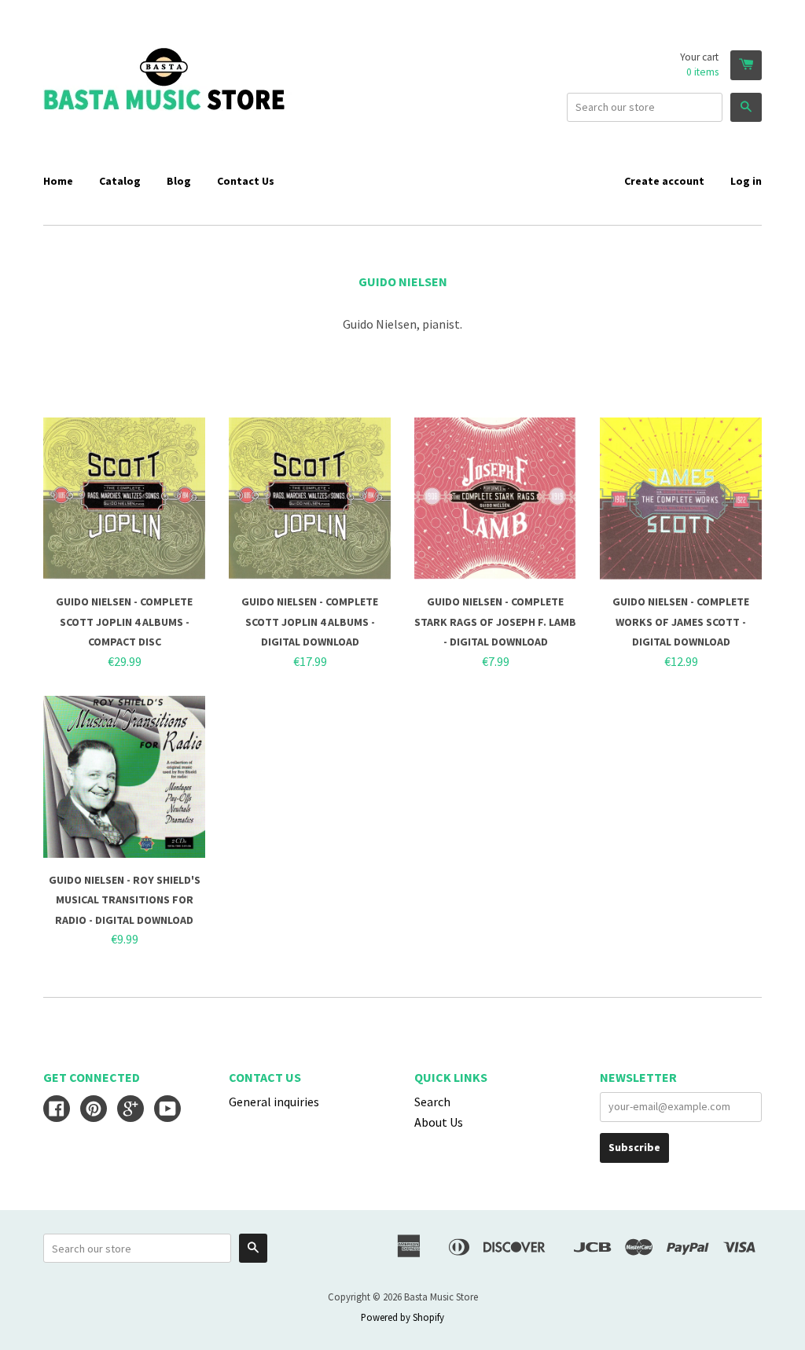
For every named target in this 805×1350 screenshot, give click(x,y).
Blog (179, 181)
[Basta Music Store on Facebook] (56, 1110)
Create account (664, 181)
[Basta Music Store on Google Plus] (130, 1110)
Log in (746, 181)
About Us (438, 1122)
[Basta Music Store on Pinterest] (93, 1110)
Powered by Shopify (402, 1317)
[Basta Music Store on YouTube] (167, 1110)
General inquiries (274, 1101)
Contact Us (245, 181)
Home (58, 181)
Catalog (120, 181)
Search (432, 1101)
